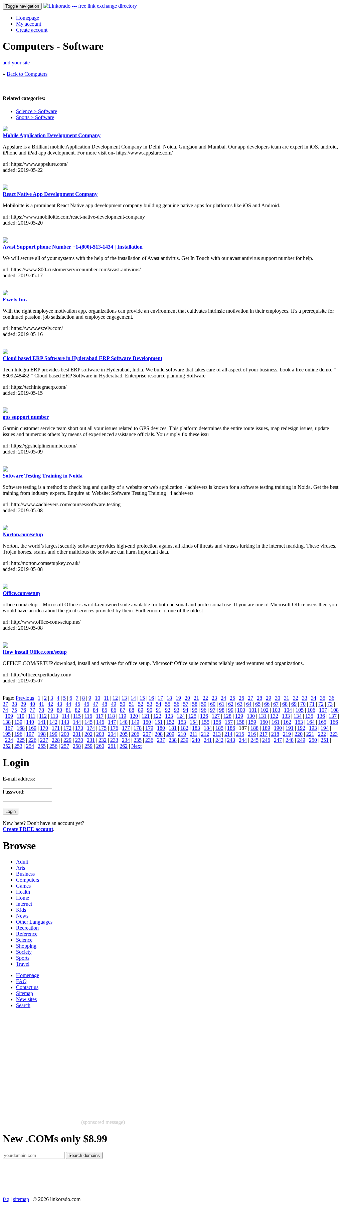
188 (254, 728)
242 (219, 740)
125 (192, 716)
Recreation (27, 928)
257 (65, 746)
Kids (21, 910)
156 (217, 722)
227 (44, 740)
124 (181, 716)
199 (53, 734)
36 (331, 698)
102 (265, 710)
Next (136, 746)
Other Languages (34, 922)
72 (321, 704)
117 (100, 716)
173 (79, 728)
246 (266, 740)
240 (196, 740)
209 (170, 734)
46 (86, 704)
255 (42, 746)
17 (160, 698)
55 (167, 704)
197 (30, 734)
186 (231, 728)
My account (28, 24)
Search (23, 1005)
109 (9, 716)
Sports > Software (35, 117)
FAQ (21, 981)
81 (68, 710)
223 (334, 734)
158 (240, 722)
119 (122, 716)
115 (77, 716)
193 (313, 728)
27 (250, 698)
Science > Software (36, 111)
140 (30, 722)
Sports (22, 958)
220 (299, 734)
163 (299, 722)
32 (295, 698)
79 (50, 710)
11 (106, 698)
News (22, 916)
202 (88, 734)
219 (287, 734)
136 (321, 716)
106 (311, 710)
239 (184, 740)
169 (32, 728)
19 (178, 698)
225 (21, 740)
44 (68, 704)
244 (243, 740)
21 (196, 698)
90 (149, 710)
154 (194, 722)
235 (138, 740)
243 (231, 740)
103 (276, 710)
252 (7, 746)
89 (140, 710)
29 (268, 698)
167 (9, 728)
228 (56, 740)
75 (14, 710)
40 (32, 704)
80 (59, 710)
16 (151, 698)
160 (264, 722)
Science (24, 940)
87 (122, 710)
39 (23, 704)
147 (112, 722)
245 (254, 740)
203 (100, 734)
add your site (16, 62)
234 (126, 740)
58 (194, 704)
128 (227, 716)
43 (59, 704)
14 (133, 698)
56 (176, 704)
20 (187, 698)
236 (149, 740)
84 (95, 710)
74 (5, 710)
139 (18, 722)
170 (44, 728)
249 (301, 740)
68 (285, 704)
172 (67, 728)
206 (135, 734)
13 (124, 698)
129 (239, 716)
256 (53, 746)
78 (41, 710)
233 (114, 740)
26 (241, 698)
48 (104, 704)
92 (167, 710)
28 (259, 698)
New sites (26, 999)
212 (205, 734)
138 (7, 722)
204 (112, 734)
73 (330, 704)
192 (301, 728)
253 (18, 746)
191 (290, 728)
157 (229, 722)
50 (122, 704)
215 (240, 734)
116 (88, 716)
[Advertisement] (171, 1060)
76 (23, 710)
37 (5, 704)
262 (124, 746)
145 (88, 722)
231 (91, 740)
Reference (26, 934)
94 (185, 710)
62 (230, 704)
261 (112, 746)
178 (138, 728)
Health (23, 892)
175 (103, 728)
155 (205, 722)
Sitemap (24, 993)
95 (194, 710)
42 (50, 704)
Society (24, 952)
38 (14, 704)
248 (290, 740)
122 (157, 716)
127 (216, 716)
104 (288, 710)
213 (217, 734)
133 (286, 716)
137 (333, 716)
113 (54, 716)
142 (53, 722)
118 (111, 716)
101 (253, 710)
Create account (31, 30)
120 (134, 716)
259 (88, 746)
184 (208, 728)
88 (131, 710)
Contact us (27, 987)
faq (6, 1199)
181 (173, 728)
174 (91, 728)
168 (21, 728)
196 (18, 734)
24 (223, 698)
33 (304, 698)
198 (42, 734)
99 (230, 710)
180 (161, 728)
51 (131, 704)
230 (79, 740)
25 (232, 698)
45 (77, 704)
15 (142, 698)
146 (100, 722)
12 (115, 698)
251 (325, 740)
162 (287, 722)
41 (41, 704)
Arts (20, 868)
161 (276, 722)
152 (170, 722)
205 (124, 734)
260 (100, 746)
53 (149, 704)
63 (239, 704)
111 (31, 716)
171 (56, 728)
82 (77, 710)
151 (159, 722)
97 (212, 710)
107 (323, 710)
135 (309, 716)
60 (212, 704)
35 (322, 698)
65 (258, 704)
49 (113, 704)
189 (266, 728)
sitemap (21, 1199)
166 (334, 722)
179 (149, 728)
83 (86, 710)
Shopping (26, 946)
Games (23, 886)
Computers (27, 880)
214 (228, 734)
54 (158, 704)
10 (97, 698)
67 (276, 704)
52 (140, 704)
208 (159, 734)
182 (184, 728)
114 (65, 716)
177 (126, 728)
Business (25, 874)
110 (20, 716)
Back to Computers (27, 74)
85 (104, 710)
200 (65, 734)
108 (335, 710)
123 (169, 716)
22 (205, 698)
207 (147, 734)
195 (7, 734)
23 (214, 698)
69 (294, 704)
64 (248, 704)
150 (147, 722)
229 (67, 740)
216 (252, 734)
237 (161, 740)
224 (9, 740)
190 (278, 728)
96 (203, 710)
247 (278, 740)
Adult (22, 862)
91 (158, 710)
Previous (25, 698)
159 (252, 722)
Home (22, 898)
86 (113, 710)
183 (196, 728)
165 (322, 722)
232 (103, 740)
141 (42, 722)
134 (298, 716)
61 (221, 704)
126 (204, 716)
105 (300, 710)
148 (124, 722)
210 (182, 734)
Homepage (27, 18)
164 (311, 722)
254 (30, 746)
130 (251, 716)
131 (263, 716)
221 (310, 734)
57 (185, 704)
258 (77, 746)
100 (241, 710)
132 (274, 716)
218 (275, 734)
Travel (22, 964)
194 (325, 728)
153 (182, 722)
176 (114, 728)
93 (176, 710)
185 (219, 728)
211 (193, 734)
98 (221, 710)
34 (313, 698)
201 (77, 734)
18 (169, 698)
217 (264, 734)
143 (65, 722)
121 (146, 716)
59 (203, 704)
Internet (24, 904)
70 (303, 704)
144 (77, 722)
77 (32, 710)
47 (95, 704)
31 (286, 698)
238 (173, 740)
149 (135, 722)
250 (313, 740)
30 (277, 698)
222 (322, 734)
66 (267, 704)
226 (32, 740)
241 (208, 740)
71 (312, 704)
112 (43, 716)
